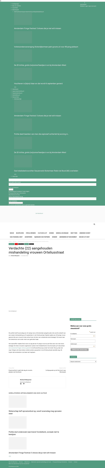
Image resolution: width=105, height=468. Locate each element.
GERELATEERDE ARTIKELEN (19, 393)
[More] (29, 262)
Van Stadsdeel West (16, 237)
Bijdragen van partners (42, 237)
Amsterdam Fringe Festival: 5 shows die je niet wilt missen (32, 453)
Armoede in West (84, 233)
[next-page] (10, 456)
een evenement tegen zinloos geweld (20, 348)
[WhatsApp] (14, 262)
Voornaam (73, 338)
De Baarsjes (15, 4)
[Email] (18, 262)
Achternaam (82, 344)
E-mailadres (82, 333)
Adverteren (28, 237)
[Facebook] (10, 262)
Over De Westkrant (13, 462)
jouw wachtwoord (13, 187)
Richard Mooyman (15, 255)
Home (10, 241)
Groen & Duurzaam (62, 233)
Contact (75, 462)
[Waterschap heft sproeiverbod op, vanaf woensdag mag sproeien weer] (37, 401)
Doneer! (54, 237)
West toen (74, 233)
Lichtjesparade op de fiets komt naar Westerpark (56, 371)
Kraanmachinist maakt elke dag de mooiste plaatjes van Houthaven (20, 371)
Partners (21, 462)
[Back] (84, 2)
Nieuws (14, 241)
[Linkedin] (21, 262)
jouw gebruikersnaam (15, 182)
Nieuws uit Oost (84, 237)
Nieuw (12, 233)
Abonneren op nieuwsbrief (68, 237)
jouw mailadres (13, 201)
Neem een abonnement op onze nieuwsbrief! (19, 463)
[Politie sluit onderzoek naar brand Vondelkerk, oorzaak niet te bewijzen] (37, 422)
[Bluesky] (24, 383)
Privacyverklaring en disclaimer (17, 193)
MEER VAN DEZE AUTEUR (38, 393)
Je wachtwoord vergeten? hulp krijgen (19, 191)
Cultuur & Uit (42, 233)
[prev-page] (9, 456)
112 (16, 244)
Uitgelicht (31, 244)
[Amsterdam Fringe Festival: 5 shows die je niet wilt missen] (37, 443)
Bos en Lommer (16, 6)
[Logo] (21, 230)
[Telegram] (25, 262)
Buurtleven (20, 233)
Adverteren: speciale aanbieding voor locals (41, 462)
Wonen (51, 233)
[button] (94, 224)
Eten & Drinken (31, 233)
